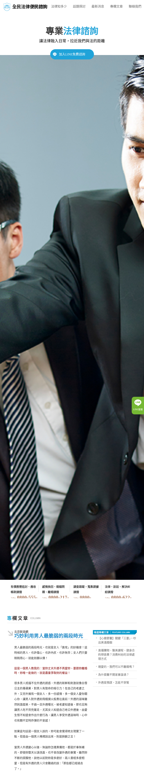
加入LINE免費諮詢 (72, 54)
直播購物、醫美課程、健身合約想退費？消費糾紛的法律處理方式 (116, 654)
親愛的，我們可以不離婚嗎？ (116, 666)
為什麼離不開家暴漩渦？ (113, 674)
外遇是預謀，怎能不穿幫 (113, 682)
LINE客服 (138, 409)
